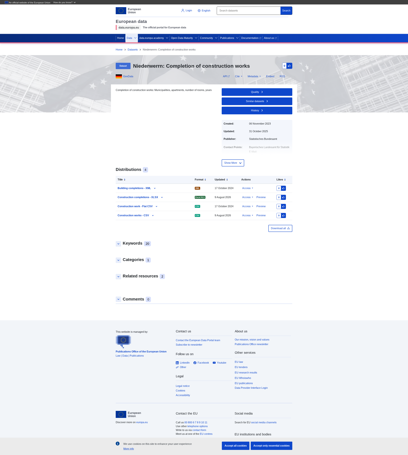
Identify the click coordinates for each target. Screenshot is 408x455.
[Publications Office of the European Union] (144, 341)
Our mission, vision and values (252, 339)
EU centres (206, 434)
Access (246, 188)
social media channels (264, 422)
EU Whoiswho (243, 378)
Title (120, 179)
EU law (239, 362)
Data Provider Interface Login (251, 388)
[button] (65, 2)
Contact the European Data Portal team (198, 340)
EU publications (244, 383)
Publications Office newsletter (251, 344)
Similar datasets (255, 101)
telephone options (197, 426)
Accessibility (183, 395)
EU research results (246, 372)
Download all (278, 228)
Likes (280, 179)
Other (183, 367)
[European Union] (144, 414)
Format (199, 179)
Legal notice (183, 386)
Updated (220, 179)
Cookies (180, 390)
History (255, 110)
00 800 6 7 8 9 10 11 (195, 422)
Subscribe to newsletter (189, 344)
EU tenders (241, 367)
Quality (255, 92)
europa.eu (142, 422)
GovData (128, 76)
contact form (199, 430)
